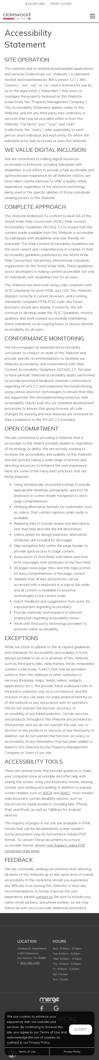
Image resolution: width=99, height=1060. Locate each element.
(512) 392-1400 (35, 3)
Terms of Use (27, 1051)
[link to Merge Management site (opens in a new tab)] (49, 1000)
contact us (44, 897)
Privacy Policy (72, 1051)
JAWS (65, 793)
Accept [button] (80, 1029)
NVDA (47, 793)
